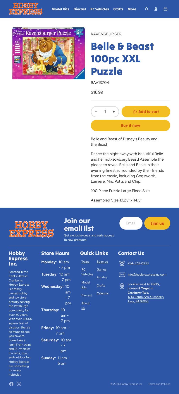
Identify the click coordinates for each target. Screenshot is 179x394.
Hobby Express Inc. (131, 383)
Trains (85, 262)
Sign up (157, 223)
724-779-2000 (138, 263)
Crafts (101, 285)
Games (102, 269)
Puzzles (102, 277)
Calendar (103, 293)
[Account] (156, 9)
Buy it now (130, 125)
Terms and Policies (159, 383)
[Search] (146, 9)
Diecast (86, 295)
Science (102, 262)
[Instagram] (19, 384)
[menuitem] (132, 9)
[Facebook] (11, 384)
